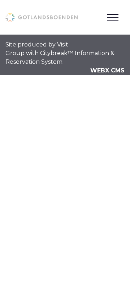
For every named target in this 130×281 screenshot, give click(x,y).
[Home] (41, 17)
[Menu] (112, 17)
